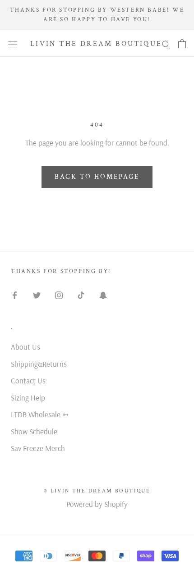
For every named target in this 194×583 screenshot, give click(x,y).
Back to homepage (97, 177)
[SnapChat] (103, 294)
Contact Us (28, 380)
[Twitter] (37, 294)
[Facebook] (14, 294)
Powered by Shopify (97, 504)
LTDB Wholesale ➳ (40, 414)
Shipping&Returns (39, 364)
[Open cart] (182, 43)
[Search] (166, 43)
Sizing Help (28, 397)
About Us (25, 346)
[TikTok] (81, 294)
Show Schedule (34, 431)
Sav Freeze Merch (38, 448)
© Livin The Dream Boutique (97, 490)
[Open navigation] (12, 44)
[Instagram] (59, 294)
